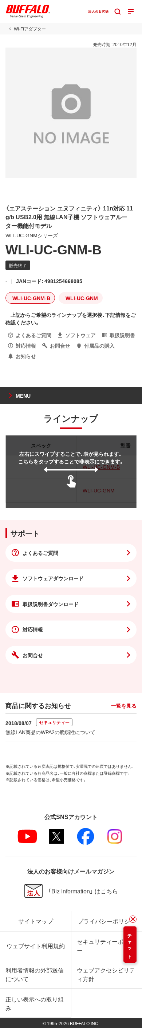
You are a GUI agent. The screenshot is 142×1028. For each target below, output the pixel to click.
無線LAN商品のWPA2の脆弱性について (50, 732)
